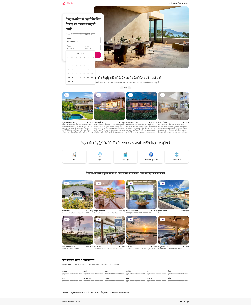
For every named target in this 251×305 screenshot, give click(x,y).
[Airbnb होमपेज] (67, 3)
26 (80, 78)
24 (72, 78)
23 (69, 78)
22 (92, 74)
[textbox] (74, 48)
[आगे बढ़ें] (129, 87)
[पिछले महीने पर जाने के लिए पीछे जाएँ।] (69, 53)
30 (69, 82)
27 (84, 78)
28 (88, 78)
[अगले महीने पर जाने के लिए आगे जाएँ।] (91, 53)
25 (76, 78)
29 (92, 78)
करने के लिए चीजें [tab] (114, 265)
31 (72, 82)
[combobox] (83, 41)
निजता (78, 302)
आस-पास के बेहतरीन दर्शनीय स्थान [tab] (98, 265)
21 (88, 74)
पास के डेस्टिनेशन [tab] (66, 265)
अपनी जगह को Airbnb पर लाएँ (178, 3)
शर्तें (82, 302)
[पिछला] (121, 87)
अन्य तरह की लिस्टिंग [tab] (80, 265)
